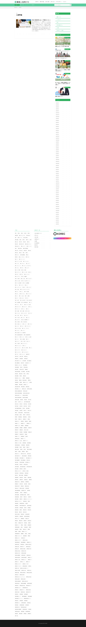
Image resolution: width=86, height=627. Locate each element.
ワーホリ (17, 354)
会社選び (17, 369)
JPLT (24, 239)
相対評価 (25, 501)
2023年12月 (57, 159)
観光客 (25, 520)
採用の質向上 (18, 438)
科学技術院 (29, 505)
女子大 (25, 410)
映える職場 (21, 475)
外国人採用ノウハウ (18, 395)
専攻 (16, 419)
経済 (25, 507)
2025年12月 (57, 112)
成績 (26, 434)
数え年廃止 (17, 449)
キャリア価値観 (24, 276)
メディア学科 (23, 341)
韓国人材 (17, 574)
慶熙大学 (17, 434)
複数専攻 (33, 4)
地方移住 (28, 386)
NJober (17, 252)
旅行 (27, 451)
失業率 (21, 410)
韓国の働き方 (29, 546)
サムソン (22, 291)
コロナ (24, 287)
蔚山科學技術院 (27, 516)
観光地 (17, 520)
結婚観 (29, 507)
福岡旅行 (17, 505)
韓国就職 (26, 594)
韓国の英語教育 (24, 557)
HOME (16, 7)
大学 (16, 401)
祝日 (29, 501)
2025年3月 (57, 130)
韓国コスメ (17, 561)
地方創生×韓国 (18, 386)
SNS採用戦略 (23, 254)
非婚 (26, 533)
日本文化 (29, 460)
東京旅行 (17, 479)
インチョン (17, 267)
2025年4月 (57, 128)
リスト (31, 347)
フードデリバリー (28, 326)
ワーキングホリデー (25, 352)
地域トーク (26, 384)
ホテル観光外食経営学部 (19, 334)
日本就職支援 (23, 460)
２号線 (17, 615)
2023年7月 (57, 169)
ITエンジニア (20, 237)
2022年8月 (57, 190)
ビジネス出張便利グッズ (25, 319)
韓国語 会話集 (18, 611)
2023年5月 (57, 173)
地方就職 (23, 386)
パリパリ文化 (18, 317)
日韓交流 (17, 473)
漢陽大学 (26, 492)
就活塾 (23, 421)
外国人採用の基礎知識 (19, 393)
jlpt (20, 239)
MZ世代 (26, 250)
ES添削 (17, 235)
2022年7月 (57, 192)
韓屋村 (17, 613)
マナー (28, 339)
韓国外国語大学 (26, 587)
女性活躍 (17, 414)
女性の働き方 (21, 412)
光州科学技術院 (18, 371)
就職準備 (17, 427)
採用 (20, 4)
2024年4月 (57, 151)
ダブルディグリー (18, 306)
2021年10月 (57, 210)
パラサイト (26, 315)
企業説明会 (17, 367)
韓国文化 (17, 600)
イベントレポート (26, 261)
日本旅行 (17, 462)
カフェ (30, 272)
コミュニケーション (28, 4)
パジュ (22, 315)
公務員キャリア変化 (22, 373)
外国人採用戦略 (26, 397)
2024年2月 (57, 155)
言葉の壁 (30, 520)
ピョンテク (17, 326)
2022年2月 (57, 202)
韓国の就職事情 (18, 555)
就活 (29, 419)
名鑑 (31, 382)
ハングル (30, 313)
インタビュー (59, 19)
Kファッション (30, 246)
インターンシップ (18, 265)
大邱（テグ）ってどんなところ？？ (61, 58)
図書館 (17, 384)
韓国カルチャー (24, 559)
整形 (21, 449)
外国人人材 (24, 388)
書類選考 (26, 475)
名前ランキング (26, 382)
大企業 (30, 399)
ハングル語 (17, 315)
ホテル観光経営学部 (27, 334)
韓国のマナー (23, 546)
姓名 (21, 414)
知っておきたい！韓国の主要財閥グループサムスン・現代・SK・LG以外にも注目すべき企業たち (62, 83)
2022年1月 (57, 204)
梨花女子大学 (18, 481)
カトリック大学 (25, 272)
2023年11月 (57, 161)
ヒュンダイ (23, 317)
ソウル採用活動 (18, 302)
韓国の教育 (23, 555)
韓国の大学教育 (23, 548)
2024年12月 (57, 136)
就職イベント (18, 423)
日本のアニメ (18, 453)
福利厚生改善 (22, 503)
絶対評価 (17, 509)
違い (22, 527)
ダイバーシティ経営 (28, 304)
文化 (25, 449)
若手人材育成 (18, 514)
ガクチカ (22, 274)
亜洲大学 (17, 358)
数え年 (28, 447)
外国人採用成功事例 (18, 397)
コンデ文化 (17, 289)
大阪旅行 (17, 410)
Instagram (28, 235)
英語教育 (22, 516)
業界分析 (23, 481)
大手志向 (26, 406)
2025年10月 (57, 116)
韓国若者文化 (25, 609)
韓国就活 (22, 594)
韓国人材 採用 (22, 574)
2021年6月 (57, 218)
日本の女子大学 (24, 453)
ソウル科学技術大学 (25, 302)
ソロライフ (17, 304)
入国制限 (23, 371)
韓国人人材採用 (18, 570)
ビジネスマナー (18, 319)
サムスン (17, 291)
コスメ (27, 285)
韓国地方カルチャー (18, 587)
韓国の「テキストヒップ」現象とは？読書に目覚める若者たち (62, 70)
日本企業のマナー (18, 455)
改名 (21, 447)
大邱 (29, 406)
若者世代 (23, 514)
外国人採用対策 (26, 395)
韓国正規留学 (24, 602)
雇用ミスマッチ (25, 531)
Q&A (57, 22)
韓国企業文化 (18, 583)
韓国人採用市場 (23, 572)
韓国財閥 (23, 611)
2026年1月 (57, 110)
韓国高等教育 (28, 611)
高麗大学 (30, 613)
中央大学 (17, 356)
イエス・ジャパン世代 (19, 261)
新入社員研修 (30, 449)
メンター (29, 341)
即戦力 (30, 380)
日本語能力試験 (30, 466)
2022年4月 (57, 198)
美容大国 (25, 509)
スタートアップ (29, 293)
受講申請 (17, 382)
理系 (28, 494)
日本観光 (17, 464)
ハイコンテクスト (24, 313)
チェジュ (30, 306)
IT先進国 (17, 239)
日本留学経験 (22, 462)
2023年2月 (57, 179)
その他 (58, 27)
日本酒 (21, 468)
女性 (16, 412)
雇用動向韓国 (18, 533)
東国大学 (22, 479)
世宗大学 (28, 354)
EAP (25, 233)
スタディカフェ (23, 293)
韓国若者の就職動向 (18, 609)
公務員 (17, 373)
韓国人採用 (17, 572)
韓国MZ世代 (17, 544)
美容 (21, 509)
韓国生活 (29, 602)
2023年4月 (57, 175)
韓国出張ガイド (29, 585)
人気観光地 (29, 360)
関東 (16, 531)
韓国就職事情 (25, 596)
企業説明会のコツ (37, 239)
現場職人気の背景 (23, 494)
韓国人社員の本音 (25, 581)
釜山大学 (25, 529)
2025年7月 (57, 122)
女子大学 (30, 410)
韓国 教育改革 (18, 542)
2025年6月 (57, 124)
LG (16, 248)
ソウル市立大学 (30, 300)
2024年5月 (57, 149)
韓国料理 (22, 600)
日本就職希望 (18, 460)
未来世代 (22, 477)
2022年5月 (57, 196)
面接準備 (25, 535)
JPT (31, 239)
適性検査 (26, 527)
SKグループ (17, 254)
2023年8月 (57, 167)
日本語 (21, 464)
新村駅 (24, 451)
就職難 (21, 427)
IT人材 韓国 (25, 237)
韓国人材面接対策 (18, 581)
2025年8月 (57, 120)
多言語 (26, 399)
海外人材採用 (22, 488)
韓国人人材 (17, 568)
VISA (27, 254)
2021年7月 (57, 216)
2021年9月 (57, 212)
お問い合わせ (53, 1)
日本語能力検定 (23, 466)
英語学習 (17, 516)
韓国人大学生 (24, 570)
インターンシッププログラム (27, 265)
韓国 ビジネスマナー (18, 540)
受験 (21, 382)
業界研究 (27, 481)
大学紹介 (17, 406)
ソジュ (31, 302)
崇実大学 (30, 427)
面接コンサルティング (19, 535)
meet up (17, 250)
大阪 (24, 408)
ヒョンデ (28, 317)
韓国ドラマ (28, 561)
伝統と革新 (22, 369)
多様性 (22, 399)
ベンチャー (23, 330)
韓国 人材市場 (25, 540)
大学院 (21, 406)
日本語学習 (26, 464)
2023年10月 (57, 163)
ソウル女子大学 (23, 300)
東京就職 (30, 477)
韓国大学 (17, 589)
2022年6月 (57, 194)
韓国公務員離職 (24, 583)
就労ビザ (20, 419)
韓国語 (30, 609)
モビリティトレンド (18, 345)
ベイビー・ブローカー (26, 328)
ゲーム (17, 285)
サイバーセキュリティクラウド (25, 289)
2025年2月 (57, 132)
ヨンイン (25, 345)
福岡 (27, 503)
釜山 (21, 529)
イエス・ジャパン (22, 259)
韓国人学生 (29, 570)
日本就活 (30, 455)
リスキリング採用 (25, 347)
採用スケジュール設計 (19, 440)
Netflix (30, 250)
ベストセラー (18, 330)
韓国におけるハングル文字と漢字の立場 (62, 46)
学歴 (24, 414)
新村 (20, 451)
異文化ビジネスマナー (19, 501)
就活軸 (27, 421)
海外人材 (17, 488)
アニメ (17, 259)
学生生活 (28, 414)
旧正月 (17, 475)
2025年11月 (57, 114)
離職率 (23, 533)
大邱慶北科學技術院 (18, 408)
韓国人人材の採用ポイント (24, 568)
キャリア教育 (18, 278)
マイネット (17, 339)
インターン (28, 263)
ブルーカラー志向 (18, 328)
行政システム (18, 518)
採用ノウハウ (26, 440)
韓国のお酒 (17, 546)
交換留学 (22, 358)
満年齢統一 (17, 492)
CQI (19, 233)
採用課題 (17, 447)
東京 (25, 477)
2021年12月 (57, 206)
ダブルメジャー (25, 306)
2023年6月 (57, 171)
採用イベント (23, 438)
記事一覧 (36, 1)
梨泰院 (31, 479)
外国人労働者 (30, 388)
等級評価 (22, 507)
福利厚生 (17, 503)
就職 (30, 421)
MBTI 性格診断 (26, 248)
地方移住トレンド (18, 388)
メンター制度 (18, 343)
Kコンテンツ (23, 246)
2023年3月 (57, 177)
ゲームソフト (22, 285)
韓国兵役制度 (30, 583)
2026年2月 (57, 108)
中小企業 (22, 356)
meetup (21, 250)
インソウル (17, 263)
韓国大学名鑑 (42, 1)
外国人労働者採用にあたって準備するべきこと (41, 20)
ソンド (22, 304)
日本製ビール (28, 462)
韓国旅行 (26, 600)
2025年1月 (57, 134)
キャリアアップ (18, 276)
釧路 (29, 529)
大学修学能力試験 (27, 401)
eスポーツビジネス (22, 235)
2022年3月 (57, 200)
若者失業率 (27, 514)
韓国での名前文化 (28, 544)
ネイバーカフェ (18, 313)
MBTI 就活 (20, 248)
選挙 (30, 527)
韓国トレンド (23, 561)
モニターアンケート (24, 343)
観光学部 (21, 520)
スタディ (17, 293)
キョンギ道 (23, 278)
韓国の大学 (17, 548)
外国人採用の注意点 (27, 393)
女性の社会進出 (27, 412)
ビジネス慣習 (18, 321)
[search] (70, 5)
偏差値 (27, 369)
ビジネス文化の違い (24, 321)
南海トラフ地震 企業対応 (23, 380)
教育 (24, 447)
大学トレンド (21, 401)
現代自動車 (17, 494)
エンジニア (27, 267)
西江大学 (27, 518)
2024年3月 (57, 153)
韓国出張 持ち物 (23, 585)
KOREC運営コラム (68, 37)
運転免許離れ (18, 527)
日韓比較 (27, 473)
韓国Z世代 (22, 544)
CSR (22, 233)
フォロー (22, 326)
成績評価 (23, 436)
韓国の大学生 (29, 548)
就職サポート (23, 423)
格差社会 (26, 479)
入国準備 (20, 7)
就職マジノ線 (18, 425)
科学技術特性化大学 (23, 505)
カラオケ (17, 274)
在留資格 (21, 384)
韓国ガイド (30, 559)
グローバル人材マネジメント (26, 280)
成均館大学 (22, 434)
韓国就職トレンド (18, 596)
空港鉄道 (17, 507)
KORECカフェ (18, 246)
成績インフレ (18, 436)
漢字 (21, 492)
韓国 (29, 535)
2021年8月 (57, 214)
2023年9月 (57, 165)
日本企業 (29, 453)
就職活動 (27, 425)
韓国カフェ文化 (18, 559)
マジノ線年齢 (23, 339)
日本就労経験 (25, 455)
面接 (29, 533)
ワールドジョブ (23, 354)
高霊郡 (25, 613)
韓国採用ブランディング (19, 598)
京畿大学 (26, 358)
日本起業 (17, 468)
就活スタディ (18, 421)
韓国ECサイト (30, 542)
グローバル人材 (18, 280)
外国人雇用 (17, 399)
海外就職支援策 (18, 490)
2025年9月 (57, 118)
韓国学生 (17, 594)
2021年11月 (57, 208)
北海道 (17, 380)
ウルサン (22, 267)
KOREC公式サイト (59, 1)
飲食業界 (21, 613)
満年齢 (29, 490)
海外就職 (27, 488)
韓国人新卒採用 (30, 572)
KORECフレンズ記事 (60, 30)
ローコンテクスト (18, 352)
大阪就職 (28, 408)
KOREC (23, 4)
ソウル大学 (17, 300)
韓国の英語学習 (18, 557)
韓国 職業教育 (24, 542)
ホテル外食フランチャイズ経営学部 (20, 332)
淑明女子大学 (24, 490)
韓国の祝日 (29, 555)
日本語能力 (17, 466)
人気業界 (25, 360)
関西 (20, 531)
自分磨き (30, 509)
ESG (29, 233)
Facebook (64, 1)
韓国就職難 (30, 596)
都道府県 (17, 529)
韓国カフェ (30, 557)
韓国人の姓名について (59, 96)
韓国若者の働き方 (24, 607)
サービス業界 (27, 291)
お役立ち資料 (47, 1)
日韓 (25, 468)
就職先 (23, 425)
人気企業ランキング (18, 360)
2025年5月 (57, 126)
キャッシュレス (27, 274)
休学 (21, 367)
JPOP (27, 239)
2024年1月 (57, 157)
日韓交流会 (22, 473)
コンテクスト (29, 287)
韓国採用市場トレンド (28, 598)
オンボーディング (18, 272)
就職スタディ (29, 423)
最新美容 (17, 477)
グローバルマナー (29, 278)
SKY (27, 252)
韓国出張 (17, 585)
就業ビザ (25, 419)
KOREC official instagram (62, 238)
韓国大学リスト (23, 589)
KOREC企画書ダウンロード (38, 233)
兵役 (28, 373)
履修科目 (26, 427)
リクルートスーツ (18, 347)
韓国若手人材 (18, 607)
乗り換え (26, 356)
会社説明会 (26, 367)
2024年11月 (57, 138)
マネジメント (18, 341)
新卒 (16, 451)
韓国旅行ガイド (18, 602)
